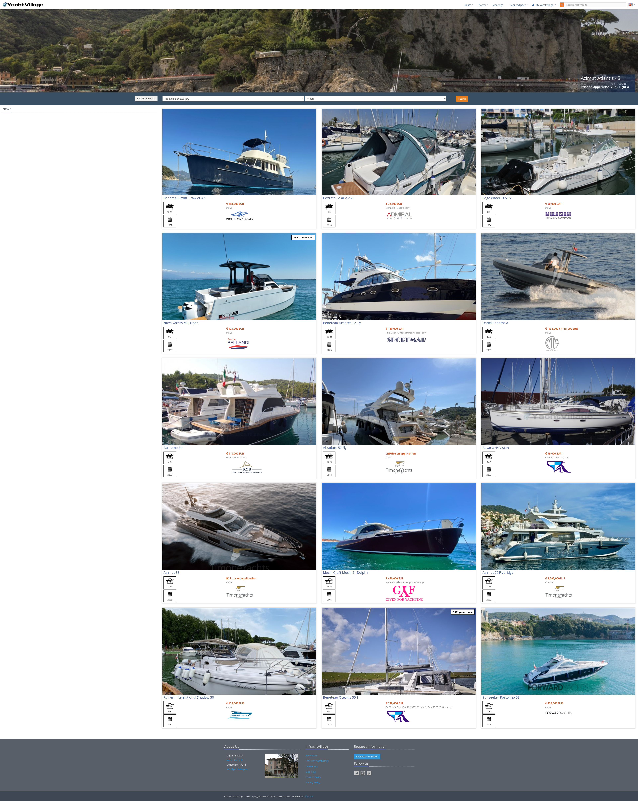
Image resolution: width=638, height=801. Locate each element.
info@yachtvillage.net (238, 769)
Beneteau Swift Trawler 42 (184, 198)
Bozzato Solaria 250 (338, 198)
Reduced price (518, 4)
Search (462, 98)
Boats (467, 4)
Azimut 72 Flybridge (498, 572)
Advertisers (311, 755)
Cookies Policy (313, 777)
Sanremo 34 (172, 447)
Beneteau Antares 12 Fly (342, 323)
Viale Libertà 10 (235, 760)
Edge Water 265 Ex (496, 198)
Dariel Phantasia (495, 323)
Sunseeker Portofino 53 (500, 697)
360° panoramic (303, 237)
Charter (482, 4)
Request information (367, 756)
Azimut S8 (171, 572)
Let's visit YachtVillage (317, 760)
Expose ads (311, 766)
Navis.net (309, 796)
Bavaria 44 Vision (495, 447)
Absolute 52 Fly (335, 447)
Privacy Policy (312, 782)
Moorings (497, 4)
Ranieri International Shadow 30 (188, 697)
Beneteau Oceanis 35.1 (340, 697)
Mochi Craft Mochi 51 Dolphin (346, 572)
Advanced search (146, 98)
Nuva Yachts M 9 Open (181, 323)
